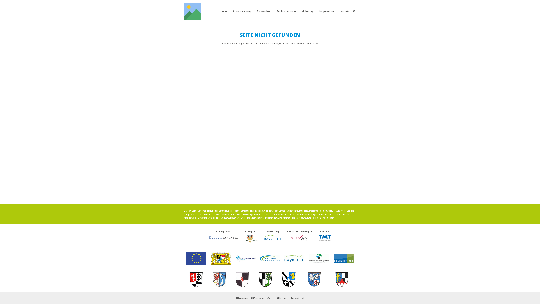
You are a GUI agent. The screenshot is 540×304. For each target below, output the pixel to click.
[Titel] (192, 11)
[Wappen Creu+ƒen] (242, 279)
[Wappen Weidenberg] (265, 279)
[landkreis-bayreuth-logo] (319, 258)
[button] (253, 11)
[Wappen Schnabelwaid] (219, 279)
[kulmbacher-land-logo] (344, 258)
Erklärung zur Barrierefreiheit (290, 298)
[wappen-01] (314, 279)
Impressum (242, 298)
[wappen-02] (342, 279)
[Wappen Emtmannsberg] (289, 279)
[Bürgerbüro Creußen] (196, 279)
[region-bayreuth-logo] (270, 258)
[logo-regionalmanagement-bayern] (246, 258)
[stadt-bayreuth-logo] (294, 258)
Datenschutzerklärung (262, 298)
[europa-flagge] (196, 258)
